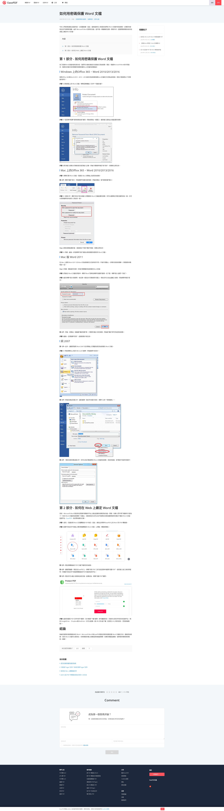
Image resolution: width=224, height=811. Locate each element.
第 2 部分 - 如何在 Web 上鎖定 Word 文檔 (78, 50)
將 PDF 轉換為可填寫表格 (94, 776)
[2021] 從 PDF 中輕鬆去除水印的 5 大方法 (74, 675)
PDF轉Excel (62, 779)
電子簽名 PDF (90, 794)
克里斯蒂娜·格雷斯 (81, 19)
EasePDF (12, 2)
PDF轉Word (62, 773)
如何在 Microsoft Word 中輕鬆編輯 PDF (152, 37)
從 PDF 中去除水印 (92, 791)
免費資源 (90, 19)
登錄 (212, 2)
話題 (122, 797)
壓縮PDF (36, 3)
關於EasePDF (125, 773)
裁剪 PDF (61, 794)
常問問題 (123, 794)
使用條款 (123, 776)
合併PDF (45, 3)
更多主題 (96, 19)
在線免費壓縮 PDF (92, 779)
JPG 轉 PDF (62, 776)
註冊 (218, 2)
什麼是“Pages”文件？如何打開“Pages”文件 (74, 667)
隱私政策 (85, 745)
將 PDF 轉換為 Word (92, 773)
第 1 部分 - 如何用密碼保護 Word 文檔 (77, 46)
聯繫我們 (123, 800)
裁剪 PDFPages (91, 788)
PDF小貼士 (152, 46)
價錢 (66, 3)
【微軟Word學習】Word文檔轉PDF (150, 43)
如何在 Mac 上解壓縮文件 (69, 671)
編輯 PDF (61, 782)
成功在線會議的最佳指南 (68, 663)
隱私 (122, 782)
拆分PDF (61, 791)
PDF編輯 (153, 39)
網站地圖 (123, 785)
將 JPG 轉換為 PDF (92, 785)
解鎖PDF (27, 3)
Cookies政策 (124, 779)
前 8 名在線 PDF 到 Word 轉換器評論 (151, 50)
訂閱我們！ (156, 774)
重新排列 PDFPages (92, 782)
